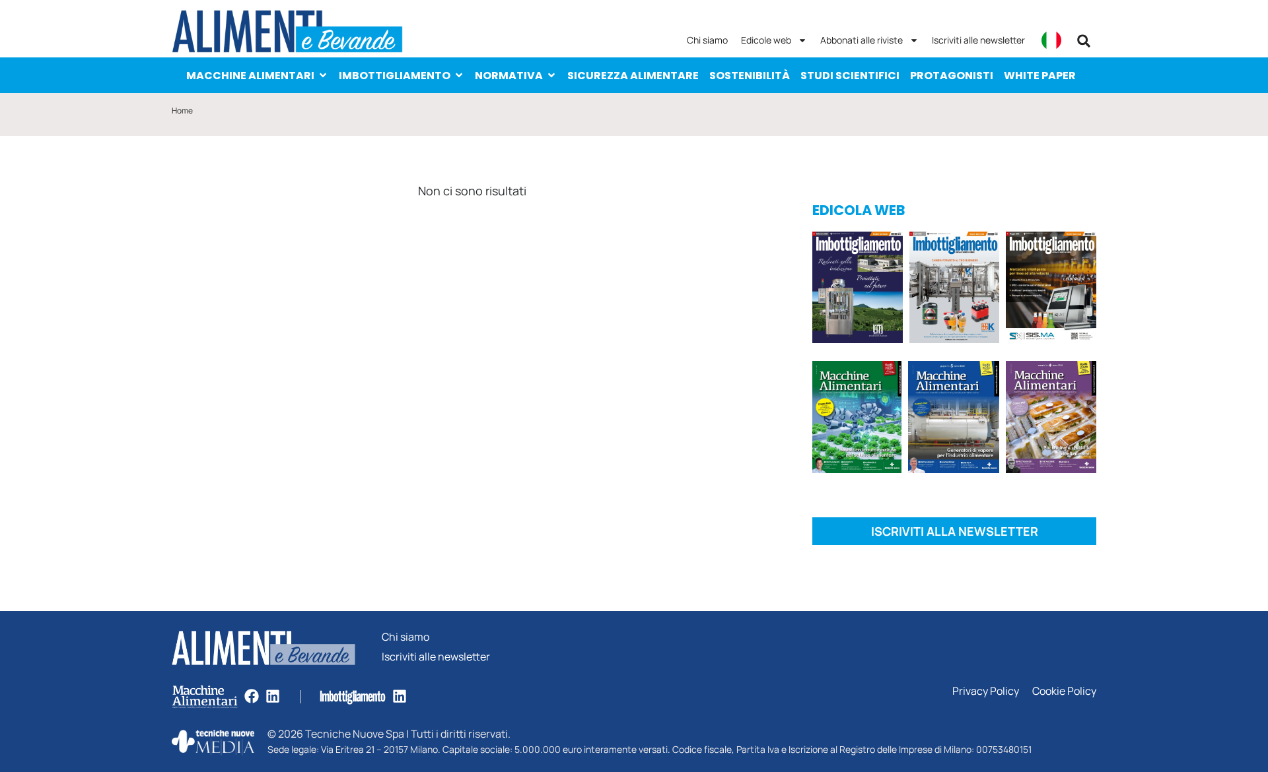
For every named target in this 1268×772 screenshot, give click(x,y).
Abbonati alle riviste (861, 40)
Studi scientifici (849, 75)
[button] (1083, 40)
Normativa (509, 75)
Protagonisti (951, 75)
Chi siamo (707, 40)
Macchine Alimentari (250, 75)
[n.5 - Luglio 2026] (954, 290)
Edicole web (766, 40)
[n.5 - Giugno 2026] (953, 419)
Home (182, 110)
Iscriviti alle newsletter (978, 40)
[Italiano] (1051, 40)
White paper (1040, 75)
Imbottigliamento (394, 75)
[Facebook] (251, 696)
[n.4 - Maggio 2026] (1051, 290)
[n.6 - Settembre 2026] (857, 290)
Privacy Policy (985, 691)
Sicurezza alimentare (633, 75)
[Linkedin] (272, 696)
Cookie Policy (1064, 691)
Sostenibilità (749, 75)
